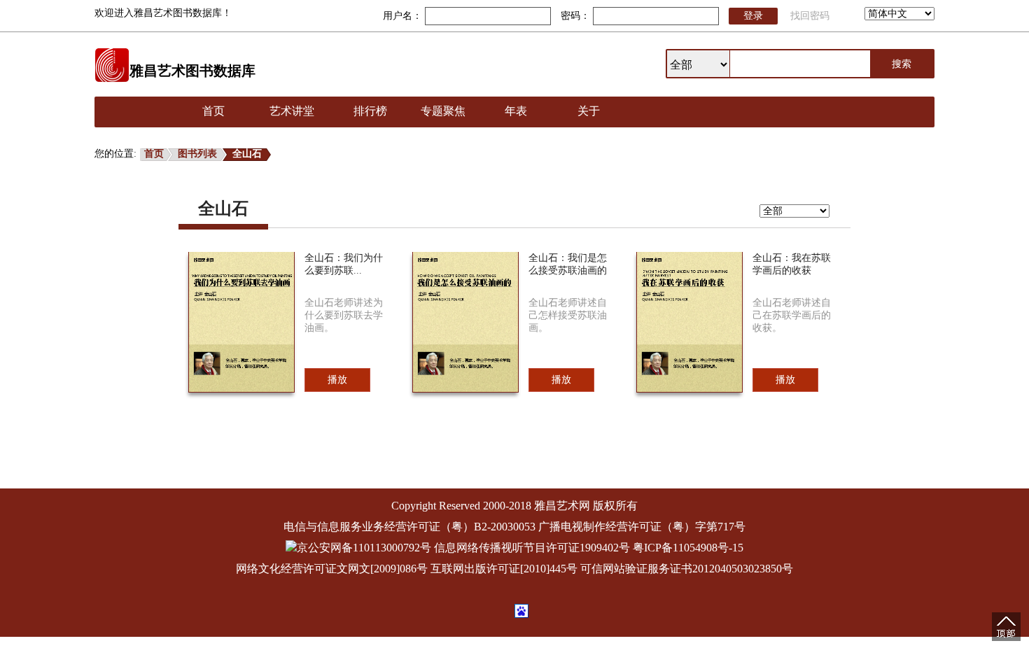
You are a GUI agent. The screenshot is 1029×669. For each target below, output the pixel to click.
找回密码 (810, 15)
